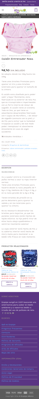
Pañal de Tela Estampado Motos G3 (10, 271)
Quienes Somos (31, 1)
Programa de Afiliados (12, 345)
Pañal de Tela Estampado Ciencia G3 (27, 272)
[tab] (19, 168)
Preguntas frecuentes (11, 5)
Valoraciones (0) (8, 172)
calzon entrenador (17, 148)
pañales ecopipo (31, 148)
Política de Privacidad (12, 377)
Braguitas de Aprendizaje (20, 56)
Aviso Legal (7, 373)
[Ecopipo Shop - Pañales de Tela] (19, 10)
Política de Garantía (11, 341)
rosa (3, 150)
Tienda (32, 5)
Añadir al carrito (9, 283)
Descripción (6, 168)
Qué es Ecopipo (8, 325)
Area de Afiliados (10, 349)
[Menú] (3, 10)
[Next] (38, 270)
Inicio (4, 56)
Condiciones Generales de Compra (18, 369)
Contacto (26, 5)
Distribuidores (8, 337)
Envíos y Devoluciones (12, 365)
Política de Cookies (10, 381)
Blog (20, 5)
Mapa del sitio (8, 353)
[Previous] (1, 270)
